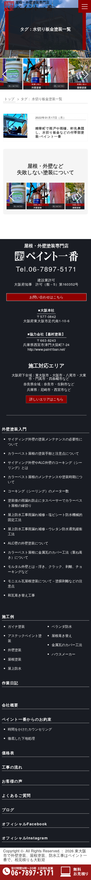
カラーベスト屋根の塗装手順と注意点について (43, 453)
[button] (5, 74)
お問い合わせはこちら (46, 297)
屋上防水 (14, 668)
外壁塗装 (14, 649)
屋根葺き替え (62, 635)
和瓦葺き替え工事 (21, 595)
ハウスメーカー (63, 654)
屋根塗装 (14, 659)
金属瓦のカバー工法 (67, 644)
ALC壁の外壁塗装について (28, 543)
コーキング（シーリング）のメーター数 (38, 490)
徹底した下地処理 (21, 738)
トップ (9, 98)
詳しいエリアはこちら (46, 398)
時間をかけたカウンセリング (30, 729)
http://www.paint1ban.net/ (46, 349)
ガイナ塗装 (16, 626)
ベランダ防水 (62, 626)
